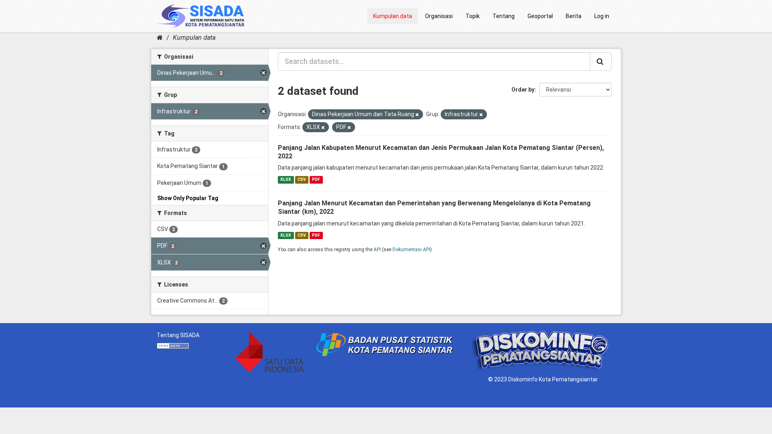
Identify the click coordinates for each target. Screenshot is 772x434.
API (377, 249)
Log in (601, 16)
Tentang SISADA (178, 335)
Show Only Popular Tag (187, 198)
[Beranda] (160, 37)
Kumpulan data (392, 16)
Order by (522, 89)
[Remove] (417, 114)
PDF (316, 179)
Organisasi (439, 16)
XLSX (285, 179)
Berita (573, 16)
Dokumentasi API (411, 249)
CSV (302, 179)
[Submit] (601, 61)
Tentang (504, 16)
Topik (473, 16)
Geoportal (540, 16)
